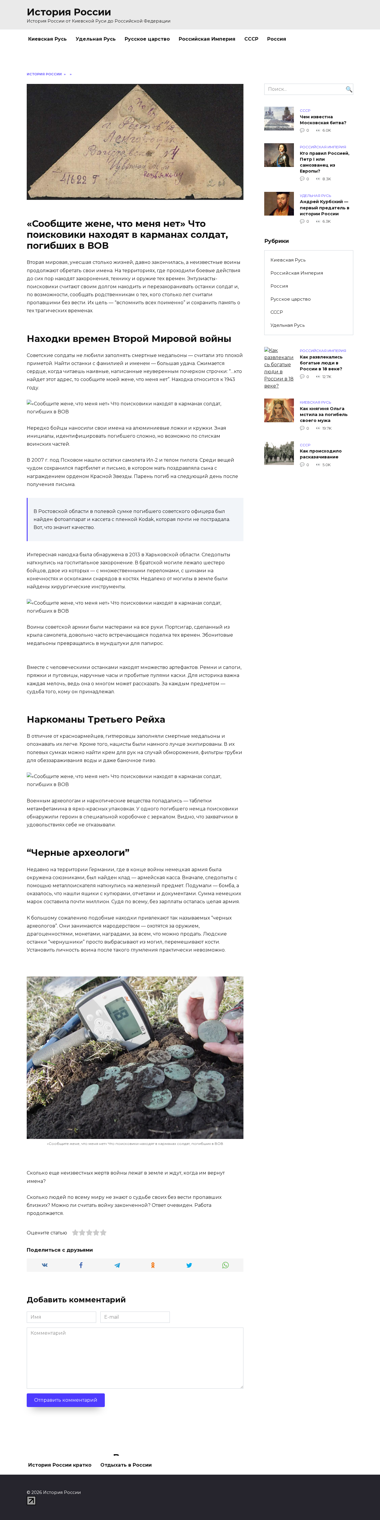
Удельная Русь (96, 39)
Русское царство (147, 39)
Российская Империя (207, 39)
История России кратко (59, 1465)
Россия (276, 39)
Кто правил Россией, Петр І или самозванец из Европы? (324, 162)
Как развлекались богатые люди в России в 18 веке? (321, 363)
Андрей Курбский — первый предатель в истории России (324, 207)
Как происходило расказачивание (321, 454)
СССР (251, 39)
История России (69, 12)
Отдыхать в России (126, 1465)
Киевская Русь (47, 39)
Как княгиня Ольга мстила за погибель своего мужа (324, 414)
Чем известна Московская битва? (323, 119)
